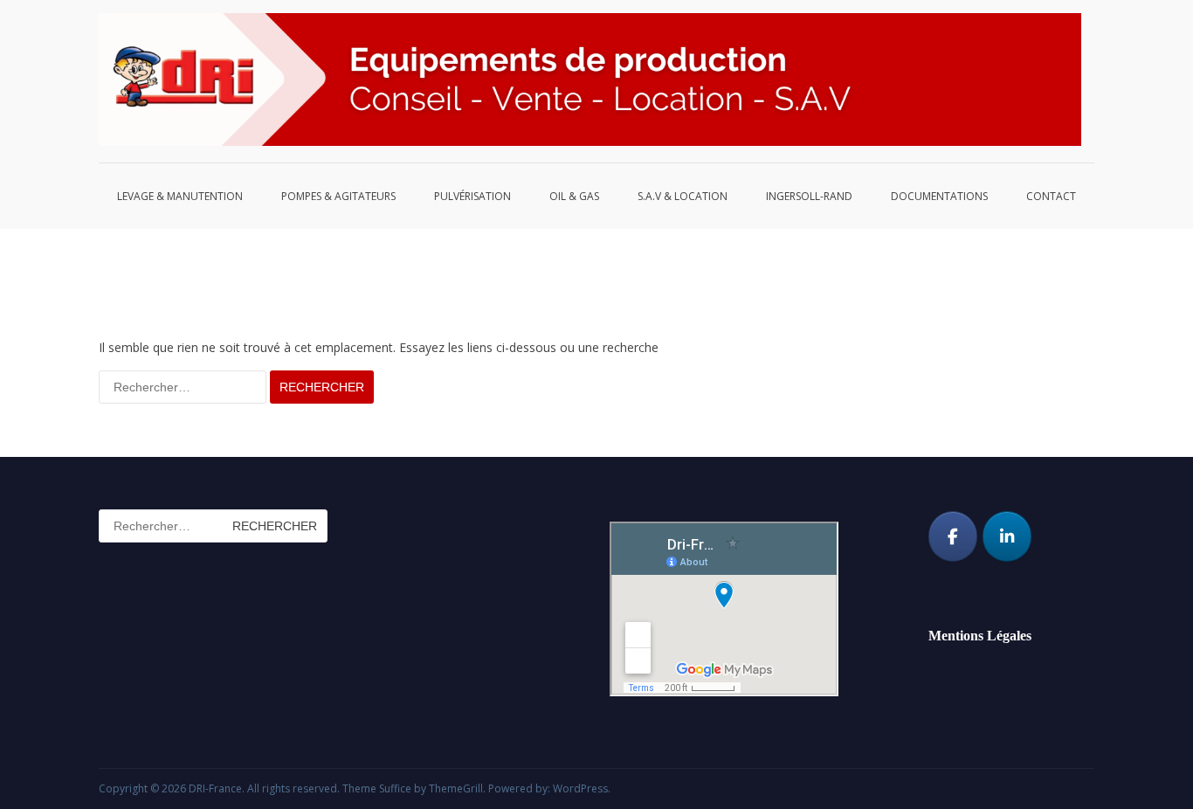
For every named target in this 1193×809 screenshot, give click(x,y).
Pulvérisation (472, 196)
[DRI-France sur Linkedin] (1007, 536)
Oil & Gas (574, 196)
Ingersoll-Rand (809, 196)
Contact (1051, 196)
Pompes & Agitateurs (338, 196)
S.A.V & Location (683, 196)
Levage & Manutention (180, 196)
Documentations (939, 196)
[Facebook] (952, 536)
